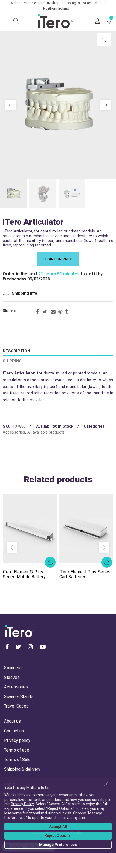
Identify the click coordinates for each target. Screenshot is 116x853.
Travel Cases (16, 706)
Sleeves (12, 677)
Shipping (12, 361)
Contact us (14, 730)
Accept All (58, 826)
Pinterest (60, 311)
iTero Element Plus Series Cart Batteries (85, 574)
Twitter (44, 311)
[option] (58, 105)
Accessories (14, 432)
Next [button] (105, 105)
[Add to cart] (50, 562)
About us (12, 721)
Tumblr (66, 311)
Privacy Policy (22, 804)
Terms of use (16, 750)
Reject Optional (58, 835)
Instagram (30, 647)
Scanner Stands (18, 696)
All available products (46, 432)
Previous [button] (10, 105)
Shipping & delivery (22, 769)
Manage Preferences (58, 844)
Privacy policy (17, 740)
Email (53, 311)
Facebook (37, 311)
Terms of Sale (17, 759)
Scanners (13, 667)
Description (16, 351)
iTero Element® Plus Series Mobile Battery (24, 574)
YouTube (43, 647)
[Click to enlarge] (104, 39)
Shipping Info (24, 293)
